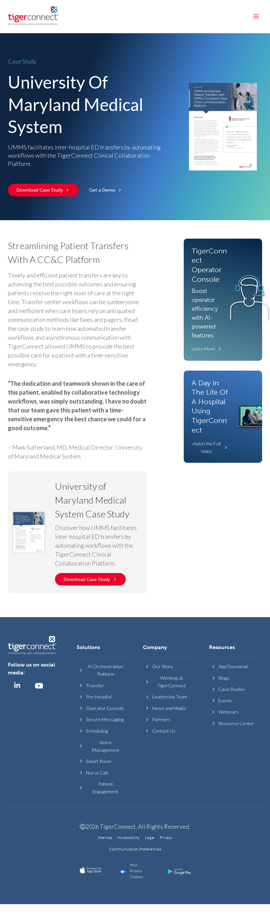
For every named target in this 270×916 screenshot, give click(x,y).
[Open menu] (256, 16)
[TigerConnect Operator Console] (223, 300)
